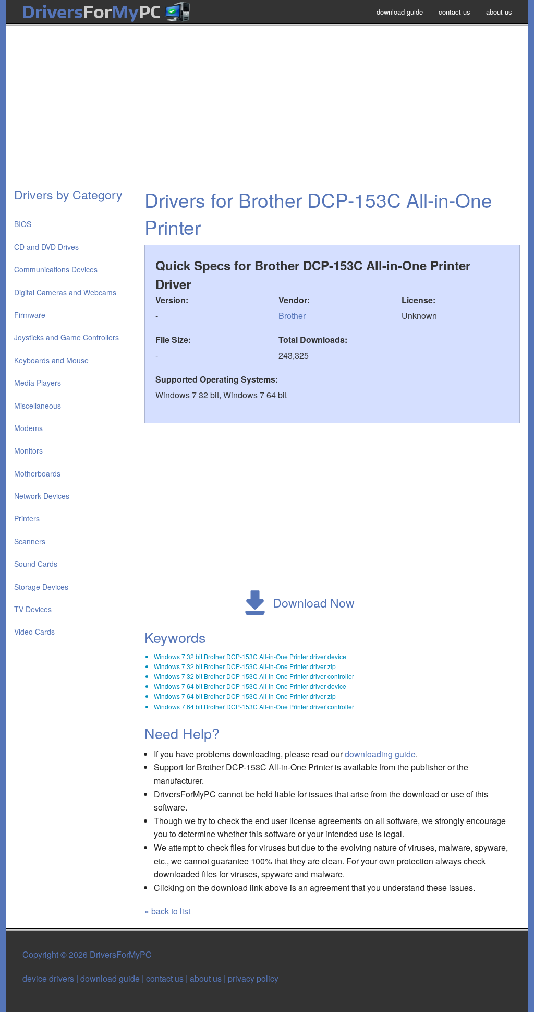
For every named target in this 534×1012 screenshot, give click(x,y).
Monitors (28, 450)
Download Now (314, 602)
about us (499, 12)
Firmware (29, 314)
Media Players (37, 382)
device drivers (48, 978)
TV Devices (33, 609)
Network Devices (41, 496)
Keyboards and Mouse (51, 360)
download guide (400, 12)
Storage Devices (41, 586)
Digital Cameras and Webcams (65, 292)
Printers (27, 518)
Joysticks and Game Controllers (66, 337)
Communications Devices (56, 269)
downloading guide (380, 754)
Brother (292, 315)
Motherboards (37, 473)
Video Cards (34, 631)
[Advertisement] (267, 112)
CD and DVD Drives (46, 247)
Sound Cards (35, 563)
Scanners (29, 541)
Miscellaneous (37, 405)
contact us (454, 12)
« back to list (167, 911)
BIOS (22, 224)
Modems (28, 428)
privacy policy (253, 978)
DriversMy (91, 11)
